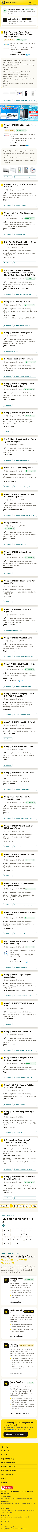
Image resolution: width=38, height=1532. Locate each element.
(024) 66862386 (9, 990)
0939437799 (8, 1019)
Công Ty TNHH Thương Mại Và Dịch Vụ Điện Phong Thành (19, 495)
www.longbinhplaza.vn (22, 789)
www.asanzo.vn (20, 234)
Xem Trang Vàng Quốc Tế (19, 1413)
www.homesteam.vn (22, 1198)
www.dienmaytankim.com (23, 376)
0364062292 (8, 568)
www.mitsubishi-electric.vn (14, 630)
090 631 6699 (15, 959)
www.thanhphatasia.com (23, 294)
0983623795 (30, 990)
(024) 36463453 (9, 1072)
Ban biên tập (5, 1451)
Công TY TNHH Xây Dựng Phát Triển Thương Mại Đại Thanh (19, 665)
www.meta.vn (20, 1132)
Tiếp (34, 1206)
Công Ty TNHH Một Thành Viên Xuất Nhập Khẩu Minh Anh (19, 1177)
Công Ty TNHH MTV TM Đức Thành (19, 772)
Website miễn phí (7, 1474)
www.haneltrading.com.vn (23, 818)
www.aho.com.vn (21, 544)
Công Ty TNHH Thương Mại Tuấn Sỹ (19, 722)
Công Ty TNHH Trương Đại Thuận (18, 746)
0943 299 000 (13, 681)
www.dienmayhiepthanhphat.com (26, 934)
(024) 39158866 (9, 784)
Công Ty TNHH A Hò (12, 523)
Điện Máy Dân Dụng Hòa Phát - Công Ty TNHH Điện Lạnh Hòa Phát (20, 243)
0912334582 (7, 455)
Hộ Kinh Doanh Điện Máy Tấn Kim (18, 359)
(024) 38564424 (9, 651)
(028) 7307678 (8, 899)
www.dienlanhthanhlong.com (24, 656)
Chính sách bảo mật (8, 1463)
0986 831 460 (15, 143)
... (26, 1206)
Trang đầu (4, 1206)
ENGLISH (4, 1482)
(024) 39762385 (9, 257)
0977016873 (7, 709)
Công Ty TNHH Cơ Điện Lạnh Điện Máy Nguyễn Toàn (18, 827)
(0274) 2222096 (9, 346)
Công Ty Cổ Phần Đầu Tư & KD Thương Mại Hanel (17, 798)
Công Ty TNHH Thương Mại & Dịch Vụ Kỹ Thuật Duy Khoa (20, 1059)
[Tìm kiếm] (30, 3)
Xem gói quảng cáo (17, 1336)
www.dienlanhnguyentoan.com (25, 847)
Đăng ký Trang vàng (8, 1466)
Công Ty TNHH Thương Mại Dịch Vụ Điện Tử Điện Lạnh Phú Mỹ (19, 695)
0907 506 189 (20, 145)
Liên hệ (3, 1478)
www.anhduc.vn (20, 1104)
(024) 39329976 (9, 289)
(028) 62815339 (9, 315)
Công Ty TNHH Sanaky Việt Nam (18, 333)
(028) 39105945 (9, 625)
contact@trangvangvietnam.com (10, 1527)
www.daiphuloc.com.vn (23, 325)
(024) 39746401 (9, 813)
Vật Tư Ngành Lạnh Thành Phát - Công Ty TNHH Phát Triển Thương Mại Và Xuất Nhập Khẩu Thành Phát (19, 272)
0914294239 (7, 1192)
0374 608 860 (15, 52)
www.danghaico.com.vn (23, 460)
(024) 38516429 (9, 1099)
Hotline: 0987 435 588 (24, 289)
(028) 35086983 (9, 760)
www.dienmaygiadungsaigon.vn (25, 905)
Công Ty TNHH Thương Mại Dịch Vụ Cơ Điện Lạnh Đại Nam (19, 384)
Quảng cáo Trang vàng (8, 1470)
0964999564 (8, 870)
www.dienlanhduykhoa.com (24, 1077)
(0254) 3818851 (9, 539)
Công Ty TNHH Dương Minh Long (18, 638)
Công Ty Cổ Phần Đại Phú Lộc (17, 302)
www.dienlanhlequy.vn (22, 967)
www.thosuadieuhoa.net (23, 995)
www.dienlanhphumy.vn (23, 714)
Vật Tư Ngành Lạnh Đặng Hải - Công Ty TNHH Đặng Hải (20, 440)
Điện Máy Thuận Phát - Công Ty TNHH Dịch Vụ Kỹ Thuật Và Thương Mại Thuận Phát (19, 34)
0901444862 (8, 928)
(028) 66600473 (9, 481)
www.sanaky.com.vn (12, 351)
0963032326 (7, 596)
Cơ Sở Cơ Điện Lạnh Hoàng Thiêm (18, 468)
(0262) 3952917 (9, 510)
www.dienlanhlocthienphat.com (25, 177)
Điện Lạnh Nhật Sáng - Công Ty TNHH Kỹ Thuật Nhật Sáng (17, 1141)
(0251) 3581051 (8, 426)
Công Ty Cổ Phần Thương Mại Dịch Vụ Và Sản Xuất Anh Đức (19, 1086)
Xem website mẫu (17, 1374)
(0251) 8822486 (9, 1156)
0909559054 (8, 841)
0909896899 (20, 1156)
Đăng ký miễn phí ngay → (16, 1434)
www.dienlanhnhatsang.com (24, 1169)
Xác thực (4, 1455)
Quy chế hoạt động (7, 1459)
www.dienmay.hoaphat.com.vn (25, 263)
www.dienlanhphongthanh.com (25, 515)
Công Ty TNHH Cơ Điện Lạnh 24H (18, 412)
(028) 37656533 (9, 229)
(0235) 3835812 (9, 399)
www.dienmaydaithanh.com (24, 686)
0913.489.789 (20, 510)
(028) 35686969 (9, 1127)
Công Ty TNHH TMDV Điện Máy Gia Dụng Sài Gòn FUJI (19, 884)
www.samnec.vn (21, 205)
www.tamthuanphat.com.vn (24, 1050)
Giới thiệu (4, 1447)
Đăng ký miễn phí (17, 1302)
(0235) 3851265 (9, 733)
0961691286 (20, 990)
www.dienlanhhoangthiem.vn (24, 487)
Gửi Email (8, 100)
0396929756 (8, 371)
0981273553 (7, 678)
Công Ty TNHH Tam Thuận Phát (17, 1032)
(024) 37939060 (9, 200)
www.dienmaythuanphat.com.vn (25, 100)
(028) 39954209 (9, 1045)
